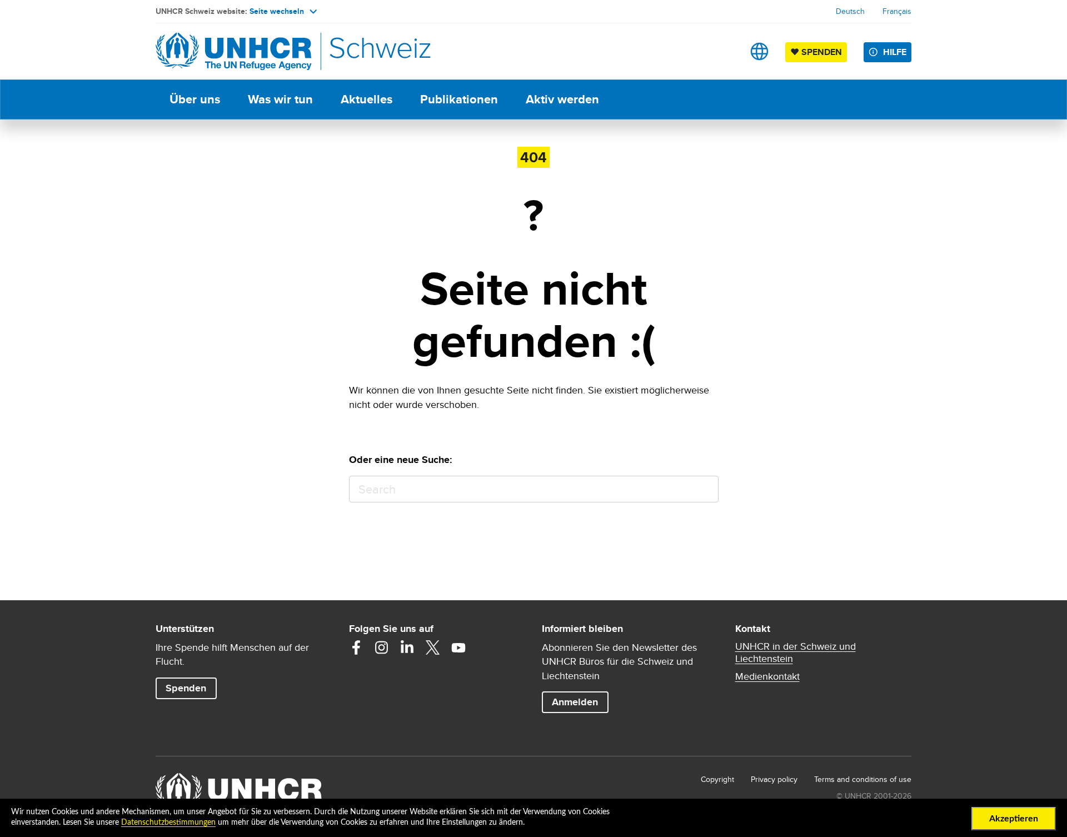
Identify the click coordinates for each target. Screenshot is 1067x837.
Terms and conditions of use (862, 779)
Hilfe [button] (894, 52)
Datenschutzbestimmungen (168, 822)
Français (896, 11)
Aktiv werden (562, 99)
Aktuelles (366, 99)
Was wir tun (280, 99)
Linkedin (407, 647)
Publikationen (459, 99)
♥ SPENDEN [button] (818, 51)
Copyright (717, 779)
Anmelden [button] (575, 702)
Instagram (382, 647)
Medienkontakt (767, 676)
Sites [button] (759, 51)
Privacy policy (774, 779)
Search (705, 489)
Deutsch (850, 11)
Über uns (194, 99)
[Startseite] (233, 51)
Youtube (458, 647)
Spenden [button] (191, 687)
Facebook (356, 647)
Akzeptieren (1013, 818)
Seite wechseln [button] (277, 11)
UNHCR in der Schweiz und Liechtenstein (795, 652)
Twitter (433, 647)
